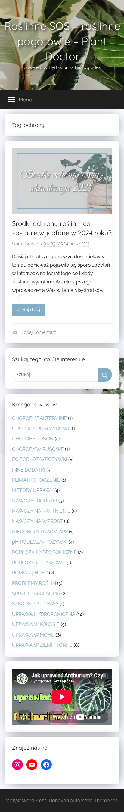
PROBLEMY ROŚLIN (34, 583)
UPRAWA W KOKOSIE (36, 624)
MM (85, 243)
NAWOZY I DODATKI (34, 501)
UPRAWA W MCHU (33, 635)
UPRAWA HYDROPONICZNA (43, 614)
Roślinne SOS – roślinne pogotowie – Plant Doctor (62, 41)
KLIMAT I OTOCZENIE (36, 480)
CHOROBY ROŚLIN (33, 439)
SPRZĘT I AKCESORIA (36, 593)
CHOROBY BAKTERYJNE (39, 418)
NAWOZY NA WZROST (37, 521)
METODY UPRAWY (32, 490)
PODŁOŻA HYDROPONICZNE (44, 552)
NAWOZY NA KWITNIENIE (41, 511)
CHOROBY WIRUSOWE (38, 449)
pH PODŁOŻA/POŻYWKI (39, 542)
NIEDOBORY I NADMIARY (40, 532)
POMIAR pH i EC (30, 573)
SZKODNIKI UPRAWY (35, 604)
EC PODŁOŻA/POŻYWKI (39, 459)
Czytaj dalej (28, 309)
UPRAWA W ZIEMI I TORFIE (42, 645)
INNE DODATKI (28, 470)
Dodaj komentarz (38, 332)
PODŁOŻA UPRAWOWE (38, 562)
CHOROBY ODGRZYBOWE (41, 428)
